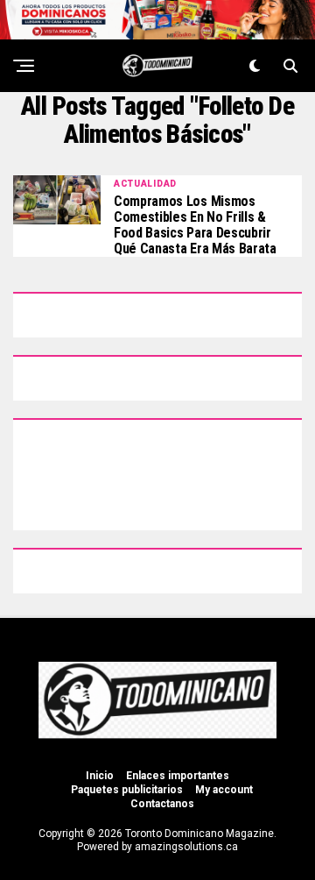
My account (224, 790)
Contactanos (162, 804)
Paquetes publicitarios (127, 790)
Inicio (100, 776)
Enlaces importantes (177, 776)
